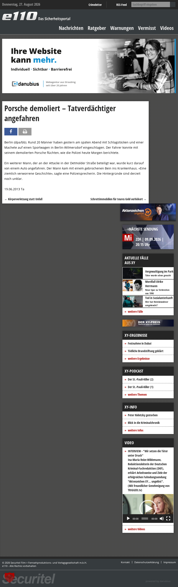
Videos (167, 27)
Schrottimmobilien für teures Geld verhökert (119, 199)
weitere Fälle (135, 311)
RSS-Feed (121, 5)
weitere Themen (137, 394)
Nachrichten (71, 27)
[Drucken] (24, 131)
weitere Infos (135, 430)
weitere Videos (136, 529)
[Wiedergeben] (128, 518)
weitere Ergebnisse (139, 358)
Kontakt (125, 562)
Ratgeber (97, 27)
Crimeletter (95, 5)
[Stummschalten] (162, 518)
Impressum (169, 562)
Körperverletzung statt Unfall (23, 199)
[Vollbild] (168, 518)
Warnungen (122, 27)
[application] (148, 508)
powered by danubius (158, 581)
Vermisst (147, 27)
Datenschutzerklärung (146, 562)
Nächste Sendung (143, 229)
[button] (148, 508)
